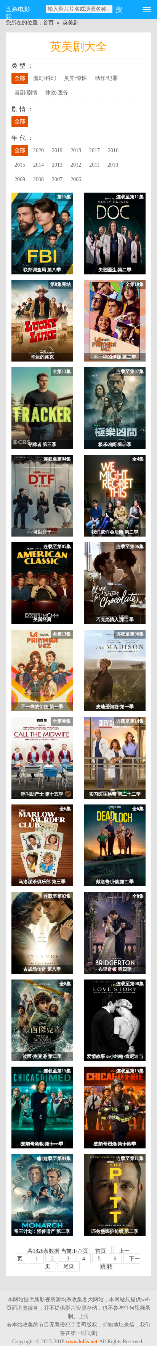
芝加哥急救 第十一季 (42, 1144)
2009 (19, 179)
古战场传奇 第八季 (42, 969)
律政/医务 (56, 93)
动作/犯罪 (106, 78)
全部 (19, 78)
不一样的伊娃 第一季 (42, 706)
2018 (75, 150)
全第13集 (62, 371)
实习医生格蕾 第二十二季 (115, 794)
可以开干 (42, 532)
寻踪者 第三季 (42, 444)
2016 (113, 150)
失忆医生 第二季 (114, 269)
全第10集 (134, 284)
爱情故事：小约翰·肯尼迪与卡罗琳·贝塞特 (115, 1057)
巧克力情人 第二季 (115, 619)
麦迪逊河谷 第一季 (115, 706)
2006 (75, 179)
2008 (38, 179)
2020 (38, 150)
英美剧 (70, 23)
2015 (19, 165)
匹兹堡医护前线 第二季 (114, 1231)
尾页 (68, 1266)
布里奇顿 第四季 (114, 969)
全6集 (65, 808)
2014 (38, 165)
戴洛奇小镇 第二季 (115, 881)
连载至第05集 (57, 546)
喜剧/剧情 (25, 93)
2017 (94, 150)
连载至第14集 (130, 721)
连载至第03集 (57, 896)
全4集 (138, 459)
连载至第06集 (130, 546)
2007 (57, 179)
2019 (57, 150)
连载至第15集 (57, 1071)
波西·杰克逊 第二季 (42, 1056)
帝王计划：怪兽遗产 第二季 (42, 1231)
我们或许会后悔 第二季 (114, 532)
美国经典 (42, 619)
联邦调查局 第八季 (42, 269)
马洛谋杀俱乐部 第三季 (42, 881)
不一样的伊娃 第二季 (115, 357)
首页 (48, 23)
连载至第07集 (130, 371)
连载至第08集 (130, 983)
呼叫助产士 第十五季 (42, 794)
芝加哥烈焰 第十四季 (115, 1144)
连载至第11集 (130, 196)
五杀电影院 (18, 12)
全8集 (138, 896)
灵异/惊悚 (75, 78)
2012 (75, 165)
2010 (112, 165)
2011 (94, 165)
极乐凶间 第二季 (114, 444)
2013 (57, 165)
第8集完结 (60, 284)
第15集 (64, 196)
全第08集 (62, 721)
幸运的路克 (42, 357)
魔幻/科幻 (44, 78)
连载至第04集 (57, 459)
